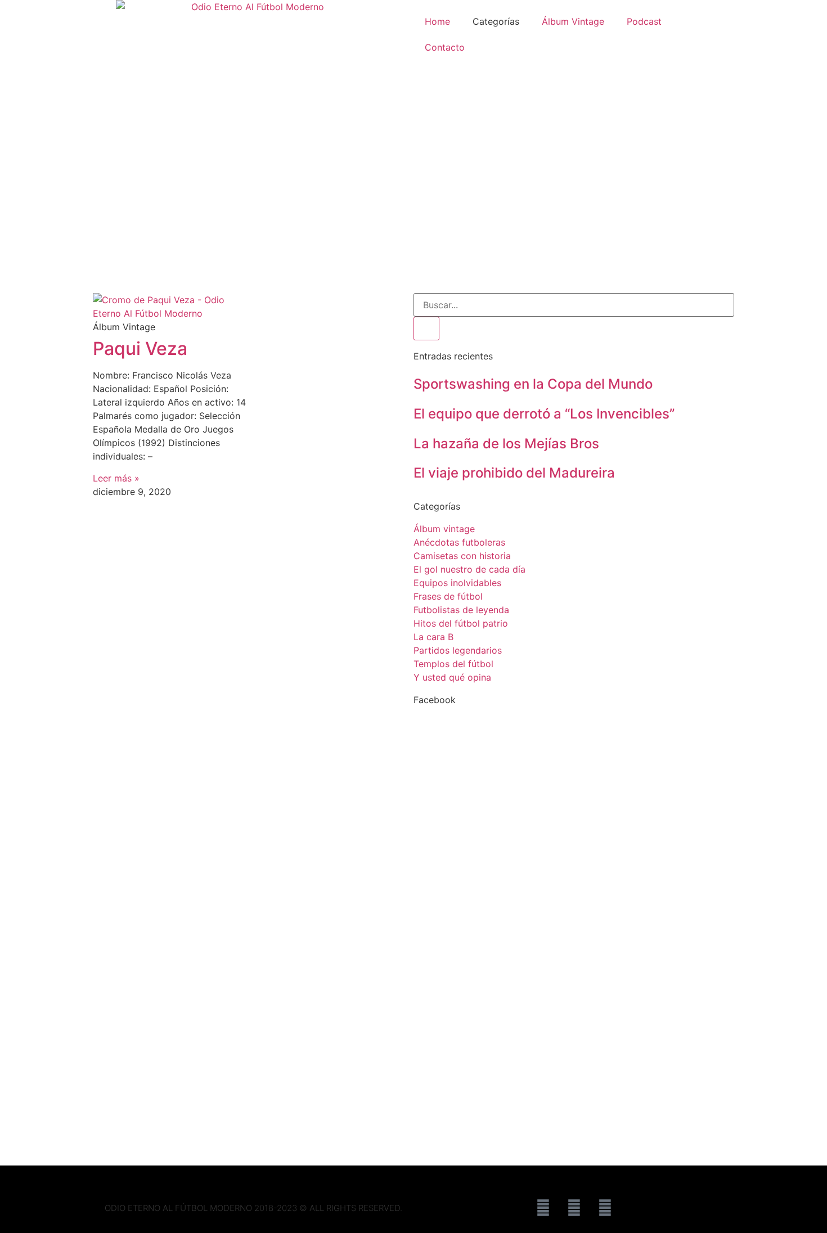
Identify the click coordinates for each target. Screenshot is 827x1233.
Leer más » (116, 478)
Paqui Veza (140, 348)
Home (437, 21)
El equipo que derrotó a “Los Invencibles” (544, 414)
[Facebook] (543, 1208)
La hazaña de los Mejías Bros (506, 443)
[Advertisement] (413, 208)
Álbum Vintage (573, 21)
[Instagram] (605, 1208)
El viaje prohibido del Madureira (514, 473)
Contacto (445, 47)
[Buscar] (426, 328)
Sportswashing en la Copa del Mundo (533, 384)
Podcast (644, 21)
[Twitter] (574, 1208)
